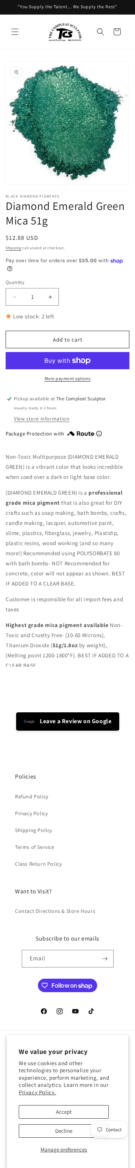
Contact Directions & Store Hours (55, 911)
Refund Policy (31, 796)
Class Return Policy (38, 863)
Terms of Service (34, 847)
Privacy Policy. (37, 1092)
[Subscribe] (105, 958)
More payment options (68, 378)
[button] (15, 32)
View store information (41, 418)
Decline (63, 1130)
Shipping (13, 247)
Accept (64, 1111)
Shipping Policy (33, 830)
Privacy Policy (31, 813)
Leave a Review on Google (75, 721)
